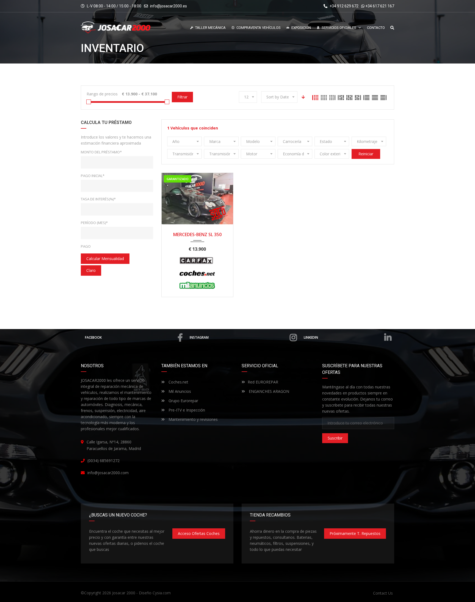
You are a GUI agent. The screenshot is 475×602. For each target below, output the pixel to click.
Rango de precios (102, 93)
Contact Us (383, 593)
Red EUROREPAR (263, 382)
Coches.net (177, 382)
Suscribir (335, 438)
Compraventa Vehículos (258, 28)
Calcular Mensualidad (105, 258)
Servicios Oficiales (339, 28)
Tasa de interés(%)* (98, 199)
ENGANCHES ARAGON (268, 391)
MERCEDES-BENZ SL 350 (197, 234)
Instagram (199, 337)
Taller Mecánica (210, 28)
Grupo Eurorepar (182, 400)
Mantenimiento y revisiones (192, 419)
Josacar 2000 (123, 592)
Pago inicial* (92, 175)
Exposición (301, 28)
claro (91, 270)
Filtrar (182, 97)
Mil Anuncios (179, 391)
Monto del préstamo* (101, 152)
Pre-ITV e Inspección (186, 410)
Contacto (376, 28)
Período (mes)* (94, 222)
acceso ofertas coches (199, 533)
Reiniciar (365, 153)
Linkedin (311, 337)
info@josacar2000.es (168, 6)
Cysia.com (162, 592)
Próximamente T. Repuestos (355, 533)
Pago (86, 246)
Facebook (93, 337)
